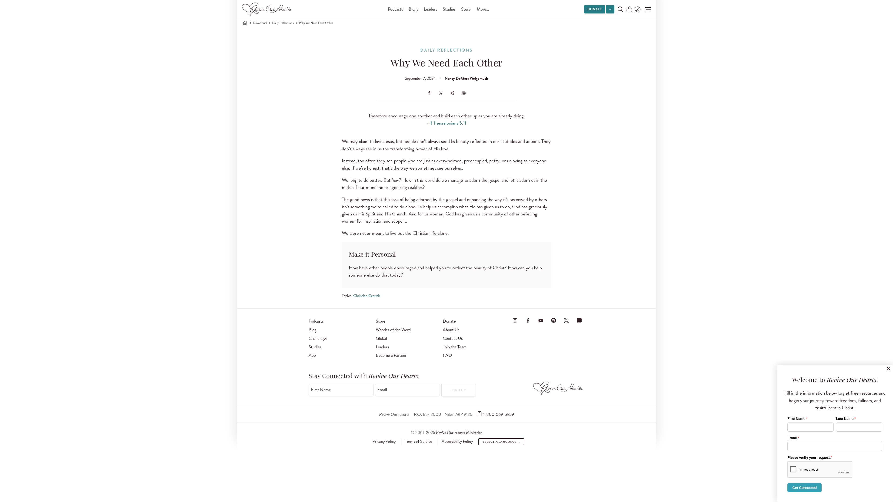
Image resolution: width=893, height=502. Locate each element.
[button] (647, 9)
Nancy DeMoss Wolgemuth (466, 78)
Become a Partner (391, 355)
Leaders (430, 9)
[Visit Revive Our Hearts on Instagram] (515, 320)
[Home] (245, 23)
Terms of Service (418, 441)
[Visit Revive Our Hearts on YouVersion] (579, 320)
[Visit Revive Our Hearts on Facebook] (528, 320)
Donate (594, 9)
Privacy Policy (384, 441)
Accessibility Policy (457, 441)
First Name (321, 390)
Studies (449, 9)
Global (381, 338)
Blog (313, 329)
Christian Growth (366, 296)
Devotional (260, 22)
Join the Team (454, 346)
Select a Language (500, 441)
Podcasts (395, 9)
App (312, 355)
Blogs (413, 9)
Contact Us (453, 338)
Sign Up (459, 390)
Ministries (459, 432)
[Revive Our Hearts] (267, 9)
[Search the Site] (620, 9)
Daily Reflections (283, 22)
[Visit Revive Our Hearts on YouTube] (541, 320)
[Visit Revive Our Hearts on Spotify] (553, 320)
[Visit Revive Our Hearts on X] (566, 320)
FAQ (447, 355)
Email (382, 390)
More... (483, 9)
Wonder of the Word (393, 329)
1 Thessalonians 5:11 (448, 123)
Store (466, 9)
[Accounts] (637, 9)
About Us (451, 329)
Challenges (318, 338)
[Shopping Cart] (629, 10)
